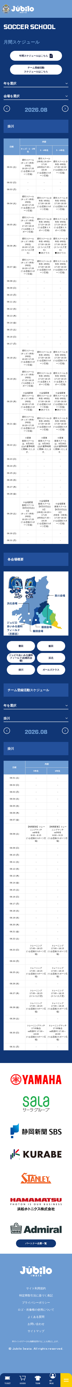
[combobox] (36, 83)
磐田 (21, 646)
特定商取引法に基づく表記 (36, 1295)
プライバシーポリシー (36, 1302)
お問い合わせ (36, 1323)
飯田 (51, 646)
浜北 (51, 658)
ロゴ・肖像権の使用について (36, 1309)
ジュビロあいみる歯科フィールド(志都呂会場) (21, 658)
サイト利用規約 (36, 1288)
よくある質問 (36, 1316)
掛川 (21, 669)
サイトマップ (36, 1331)
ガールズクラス (51, 669)
